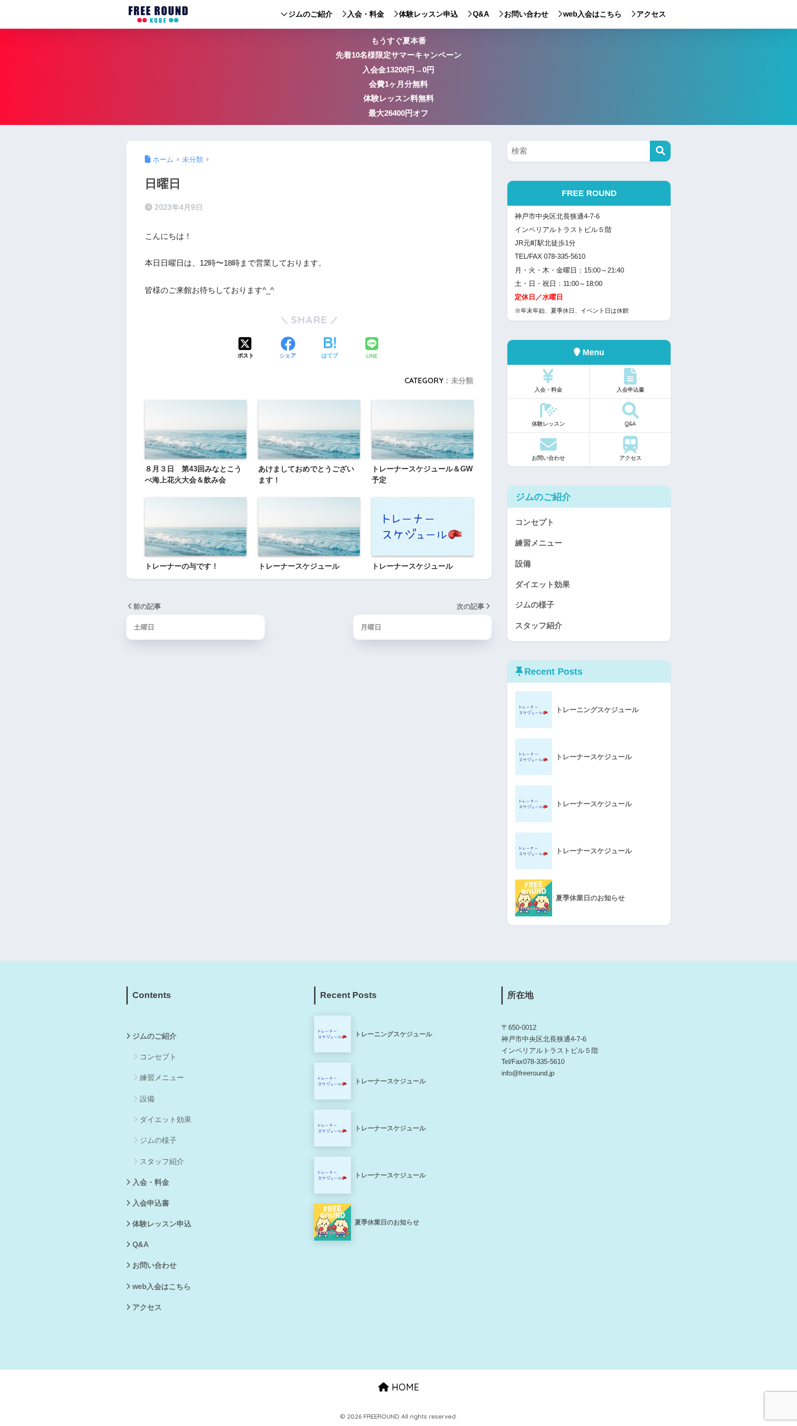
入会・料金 (365, 14)
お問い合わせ (526, 14)
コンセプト (534, 522)
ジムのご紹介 (310, 14)
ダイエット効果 (542, 584)
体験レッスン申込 (428, 14)
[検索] (660, 151)
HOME (404, 1387)
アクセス (651, 14)
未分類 (462, 380)
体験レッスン (548, 423)
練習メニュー (538, 543)
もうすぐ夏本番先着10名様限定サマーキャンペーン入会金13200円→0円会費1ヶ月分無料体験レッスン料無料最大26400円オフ (399, 77)
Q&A (481, 14)
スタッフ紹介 (538, 625)
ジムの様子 (534, 604)
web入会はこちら (592, 14)
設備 (523, 563)
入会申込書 (630, 389)
